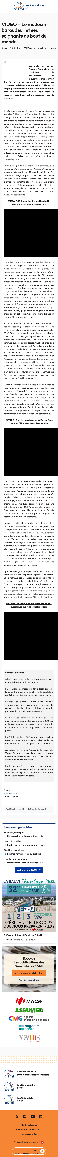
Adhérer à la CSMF (27, 869)
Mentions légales (29, 1124)
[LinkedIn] (40, 1116)
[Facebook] (24, 1116)
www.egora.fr (10, 793)
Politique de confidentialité (29, 1129)
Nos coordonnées (29, 1134)
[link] (36, 1142)
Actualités (16, 48)
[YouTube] (33, 1116)
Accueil (5, 48)
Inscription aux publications (29, 973)
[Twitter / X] (17, 1116)
